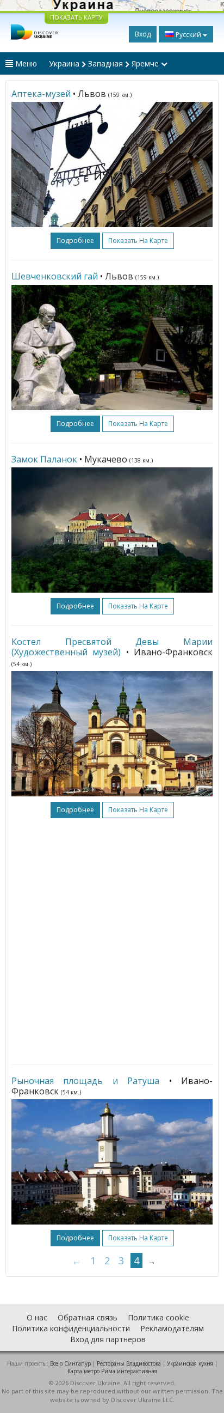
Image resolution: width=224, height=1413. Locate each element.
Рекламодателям (172, 1328)
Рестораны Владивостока (129, 1363)
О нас (37, 1317)
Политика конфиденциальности (71, 1328)
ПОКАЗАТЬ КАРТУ (76, 17)
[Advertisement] (112, 941)
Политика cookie (158, 1317)
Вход (143, 34)
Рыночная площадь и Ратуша (85, 1081)
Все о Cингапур (70, 1363)
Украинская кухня (190, 1363)
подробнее (75, 240)
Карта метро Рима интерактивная (112, 1371)
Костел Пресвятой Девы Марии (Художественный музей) (112, 647)
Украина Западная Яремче (105, 63)
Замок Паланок (44, 459)
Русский (188, 34)
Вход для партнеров (108, 1339)
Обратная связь (87, 1317)
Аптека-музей (41, 94)
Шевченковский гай (54, 276)
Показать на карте (138, 240)
